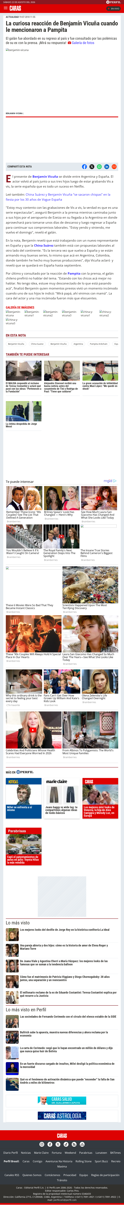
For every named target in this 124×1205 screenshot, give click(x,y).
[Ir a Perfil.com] (113, 3)
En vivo (115, 8)
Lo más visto (18, 923)
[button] (62, 82)
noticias (23, 782)
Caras (26, 1161)
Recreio (115, 1161)
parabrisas (23, 831)
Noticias (26, 1153)
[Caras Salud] (62, 1103)
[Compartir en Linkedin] (106, 166)
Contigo (37, 1161)
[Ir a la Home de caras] (15, 9)
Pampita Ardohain (98, 343)
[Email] (114, 166)
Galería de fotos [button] (83, 43)
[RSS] (74, 1144)
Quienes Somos (31, 1175)
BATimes (115, 1153)
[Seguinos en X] (58, 1144)
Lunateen (101, 1153)
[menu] (5, 9)
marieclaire (62, 782)
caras (100, 782)
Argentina (78, 343)
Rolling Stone (84, 1161)
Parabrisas (85, 1153)
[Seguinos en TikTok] (66, 1144)
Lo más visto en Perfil (26, 1009)
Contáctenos (52, 1175)
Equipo (83, 1175)
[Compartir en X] (91, 166)
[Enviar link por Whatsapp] (99, 166)
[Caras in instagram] (41, 1144)
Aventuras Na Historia (59, 1161)
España (117, 343)
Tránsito (62, 1180)
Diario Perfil (10, 1153)
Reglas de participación (105, 1175)
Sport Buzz (101, 1161)
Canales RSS (12, 1175)
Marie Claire (41, 1153)
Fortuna (57, 1153)
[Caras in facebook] (49, 1144)
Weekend (70, 1153)
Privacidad (69, 1175)
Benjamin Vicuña (16, 343)
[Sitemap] (82, 1144)
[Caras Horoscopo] (62, 1119)
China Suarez (37, 343)
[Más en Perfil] (24, 772)
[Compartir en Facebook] (84, 166)
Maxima (62, 1166)
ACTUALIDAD (12, 17)
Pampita (74, 273)
